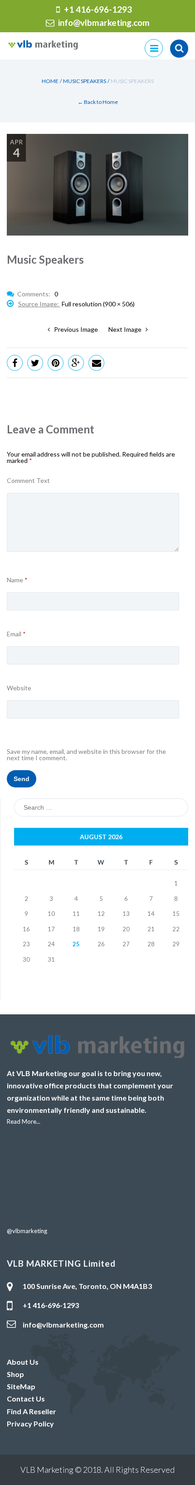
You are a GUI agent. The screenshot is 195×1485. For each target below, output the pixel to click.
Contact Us (26, 1398)
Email (16, 634)
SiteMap (21, 1386)
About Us (23, 1361)
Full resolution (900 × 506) (98, 304)
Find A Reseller (31, 1411)
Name (17, 580)
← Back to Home (98, 101)
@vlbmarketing (27, 1230)
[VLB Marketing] (43, 44)
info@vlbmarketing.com (104, 22)
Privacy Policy (30, 1423)
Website (19, 688)
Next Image (127, 329)
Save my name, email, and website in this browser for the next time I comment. (86, 754)
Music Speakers (84, 81)
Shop (15, 1374)
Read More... (23, 1121)
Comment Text (28, 480)
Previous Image (74, 329)
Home (50, 81)
